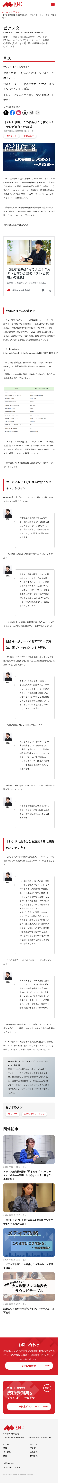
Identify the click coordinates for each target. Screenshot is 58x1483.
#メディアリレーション (34, 1114)
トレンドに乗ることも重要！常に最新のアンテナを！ (28, 97)
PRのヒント (11, 136)
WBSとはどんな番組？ (16, 66)
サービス (7, 1452)
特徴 (5, 1448)
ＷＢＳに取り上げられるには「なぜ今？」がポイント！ (28, 75)
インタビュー (28, 136)
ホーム (6, 1444)
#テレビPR (12, 1114)
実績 (5, 1456)
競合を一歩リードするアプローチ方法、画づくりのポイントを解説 (28, 86)
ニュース (34, 1444)
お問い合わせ (29, 1365)
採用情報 (34, 1456)
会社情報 (34, 1452)
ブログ (33, 1448)
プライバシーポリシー (12, 1467)
